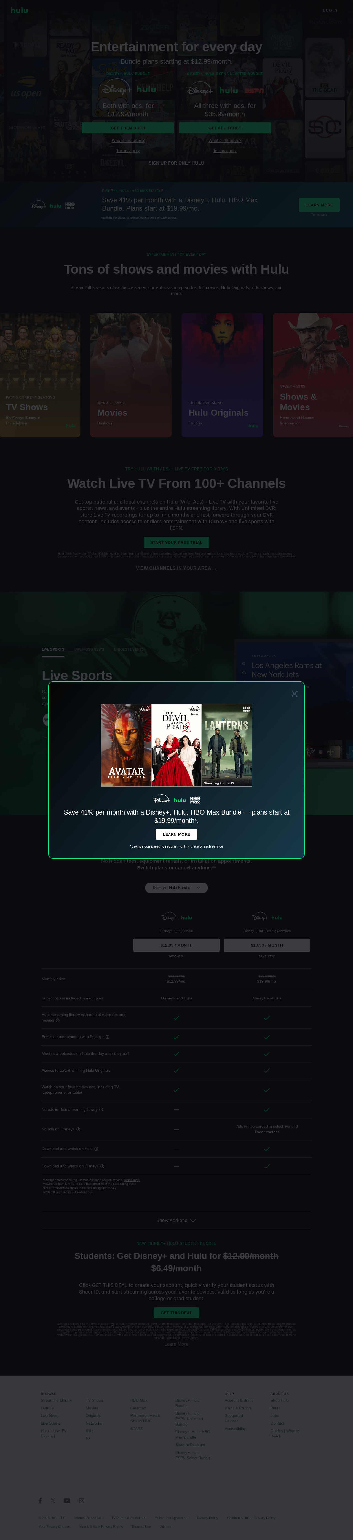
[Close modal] (295, 694)
